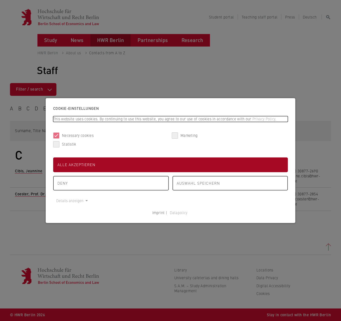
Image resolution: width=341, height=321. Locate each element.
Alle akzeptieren (76, 164)
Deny (62, 183)
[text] (170, 119)
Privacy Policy (263, 118)
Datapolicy (178, 212)
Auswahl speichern (198, 183)
